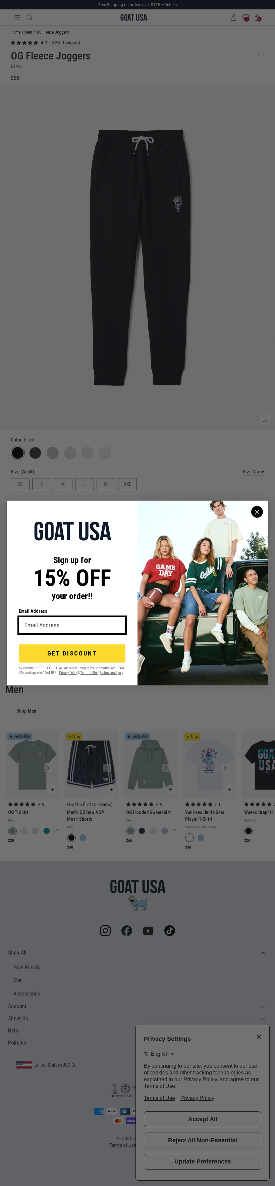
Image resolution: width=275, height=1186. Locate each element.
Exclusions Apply (111, 673)
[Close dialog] (257, 512)
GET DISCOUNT (72, 653)
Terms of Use (89, 673)
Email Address (33, 611)
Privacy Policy (68, 673)
